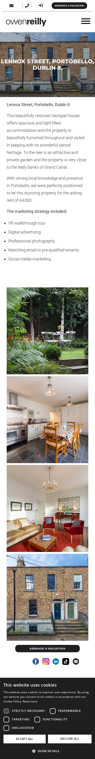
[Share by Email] (76, 661)
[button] (47, 751)
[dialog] (47, 718)
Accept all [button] (24, 739)
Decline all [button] (69, 739)
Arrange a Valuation (69, 5)
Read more (30, 701)
